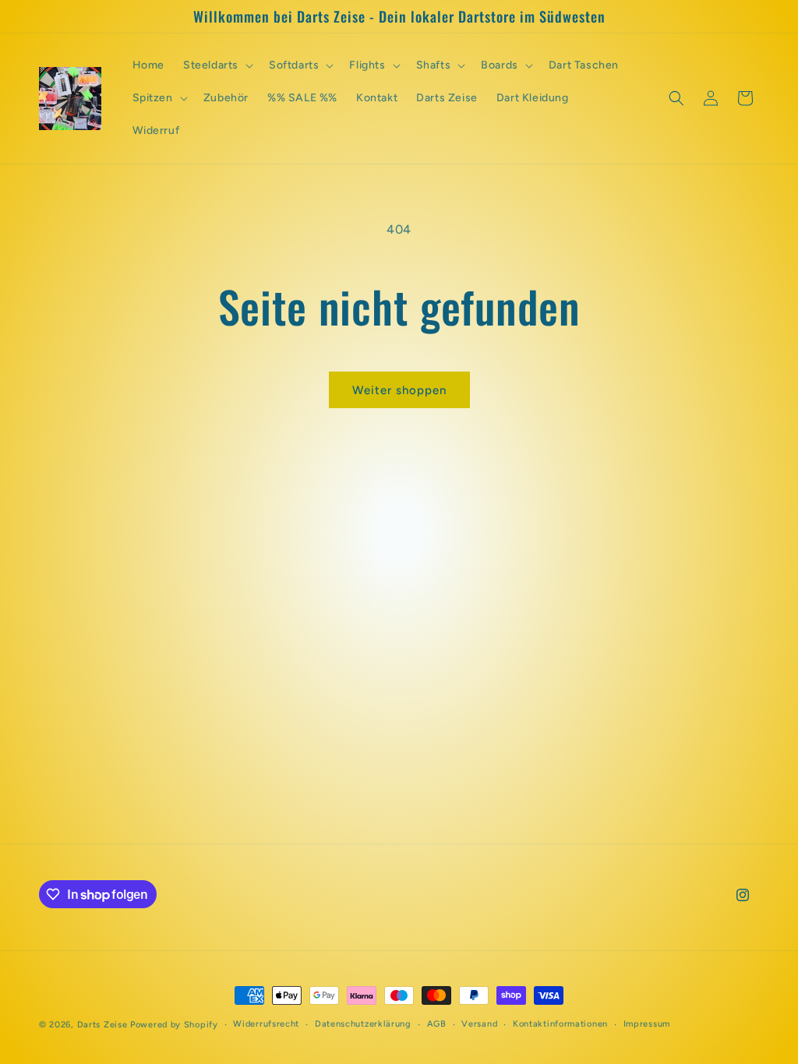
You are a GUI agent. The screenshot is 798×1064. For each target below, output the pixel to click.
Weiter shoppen (399, 390)
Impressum (646, 1024)
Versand (479, 1024)
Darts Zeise (102, 1025)
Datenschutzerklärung (363, 1024)
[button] (217, 65)
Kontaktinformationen (560, 1024)
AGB (437, 1024)
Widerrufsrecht (266, 1024)
